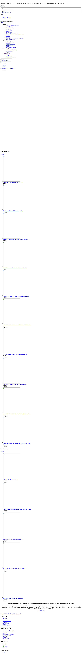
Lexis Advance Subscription (8, 630)
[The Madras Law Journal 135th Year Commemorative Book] (11, 238)
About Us (5, 618)
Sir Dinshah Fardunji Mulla (8, 634)
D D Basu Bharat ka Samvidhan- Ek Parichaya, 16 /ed (15, 354)
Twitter (5, 646)
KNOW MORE (41, 610)
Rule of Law (5, 619)
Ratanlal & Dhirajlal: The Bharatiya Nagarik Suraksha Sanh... (16, 443)
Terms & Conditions (7, 621)
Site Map (5, 624)
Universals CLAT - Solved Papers (10, 479)
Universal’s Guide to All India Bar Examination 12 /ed (14, 384)
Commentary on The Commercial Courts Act (13, 539)
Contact (4, 652)
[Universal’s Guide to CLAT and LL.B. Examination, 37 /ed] (11, 295)
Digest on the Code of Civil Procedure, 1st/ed (12, 210)
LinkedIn (5, 643)
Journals (4, 631)
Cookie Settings (6, 625)
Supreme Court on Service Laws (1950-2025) (13, 598)
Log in (4, 66)
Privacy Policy (6, 622)
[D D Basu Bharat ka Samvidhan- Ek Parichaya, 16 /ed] (11, 353)
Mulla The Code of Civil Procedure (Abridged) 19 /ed (14, 267)
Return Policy (6, 623)
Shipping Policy (6, 638)
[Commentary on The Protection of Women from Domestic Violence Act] (11, 508)
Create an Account (7, 17)
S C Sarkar (5, 636)
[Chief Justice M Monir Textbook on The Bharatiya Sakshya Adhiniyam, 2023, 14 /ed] (11, 323)
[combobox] (6, 59)
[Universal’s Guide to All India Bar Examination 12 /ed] (11, 383)
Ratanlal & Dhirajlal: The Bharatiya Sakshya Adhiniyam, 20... (16, 414)
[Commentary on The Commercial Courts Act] (11, 538)
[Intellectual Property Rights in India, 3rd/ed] (11, 181)
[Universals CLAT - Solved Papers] (11, 478)
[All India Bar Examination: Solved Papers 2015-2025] (11, 567)
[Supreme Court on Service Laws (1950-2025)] (11, 597)
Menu (2, 22)
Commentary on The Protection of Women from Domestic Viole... (17, 509)
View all (2, 154)
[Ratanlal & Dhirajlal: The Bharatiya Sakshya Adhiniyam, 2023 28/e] (11, 412)
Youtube (4, 647)
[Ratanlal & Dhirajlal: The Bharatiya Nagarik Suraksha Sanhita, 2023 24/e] (11, 442)
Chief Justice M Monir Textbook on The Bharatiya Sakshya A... (17, 324)
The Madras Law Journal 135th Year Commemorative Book (16, 239)
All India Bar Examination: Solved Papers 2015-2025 (14, 568)
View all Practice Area (10, 39)
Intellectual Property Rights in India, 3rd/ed (12, 182)
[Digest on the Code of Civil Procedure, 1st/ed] (11, 209)
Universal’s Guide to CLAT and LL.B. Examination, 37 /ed (16, 296)
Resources (5, 637)
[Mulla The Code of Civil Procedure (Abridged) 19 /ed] (11, 266)
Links (2, 14)
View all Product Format (11, 47)
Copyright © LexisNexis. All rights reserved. (11, 613)
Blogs (4, 633)
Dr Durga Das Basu (7, 635)
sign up (4, 65)
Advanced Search (4, 60)
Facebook (5, 644)
